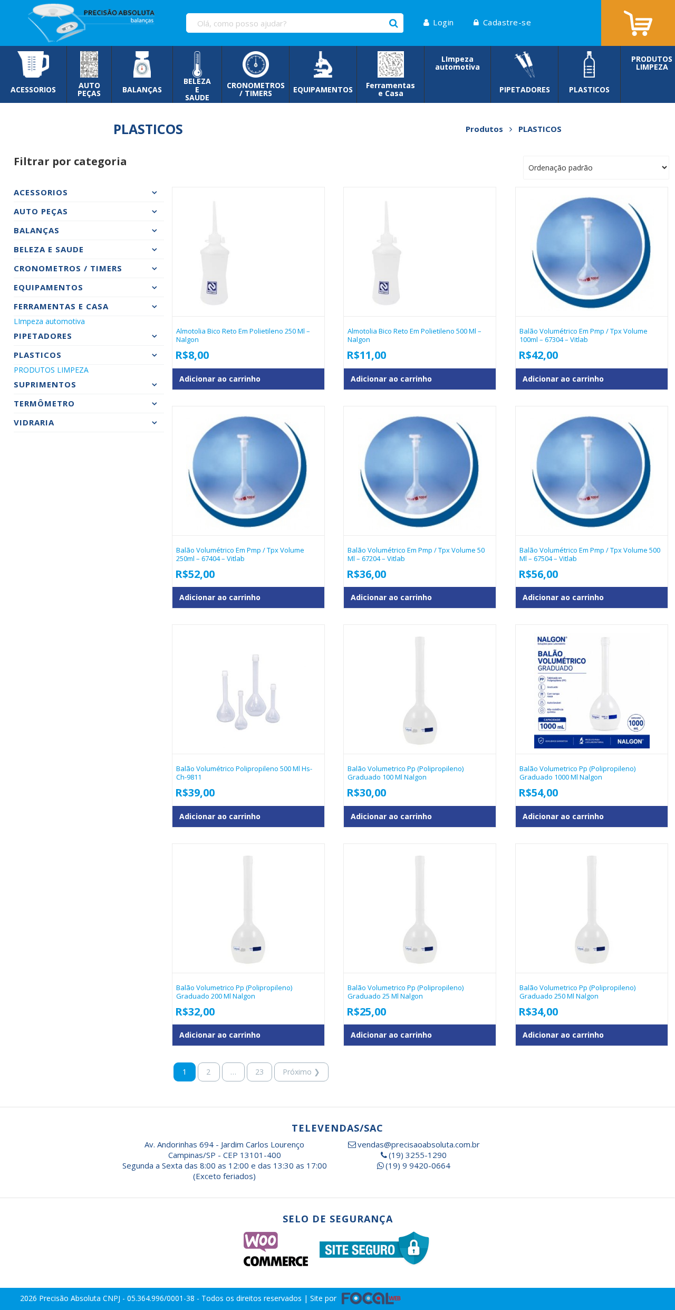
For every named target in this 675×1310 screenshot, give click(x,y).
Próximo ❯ (301, 1072)
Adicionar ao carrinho (220, 379)
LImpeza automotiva (49, 321)
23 (259, 1072)
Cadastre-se (507, 22)
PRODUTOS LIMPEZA (51, 370)
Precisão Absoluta (71, 1298)
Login (443, 22)
